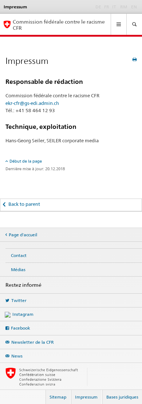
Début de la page (25, 161)
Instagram (22, 314)
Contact (19, 255)
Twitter (19, 300)
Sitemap (58, 397)
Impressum (86, 397)
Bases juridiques (122, 397)
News (17, 356)
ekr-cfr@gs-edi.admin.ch (32, 103)
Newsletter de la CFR (32, 342)
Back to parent (24, 204)
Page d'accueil (23, 234)
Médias (18, 269)
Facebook (20, 328)
